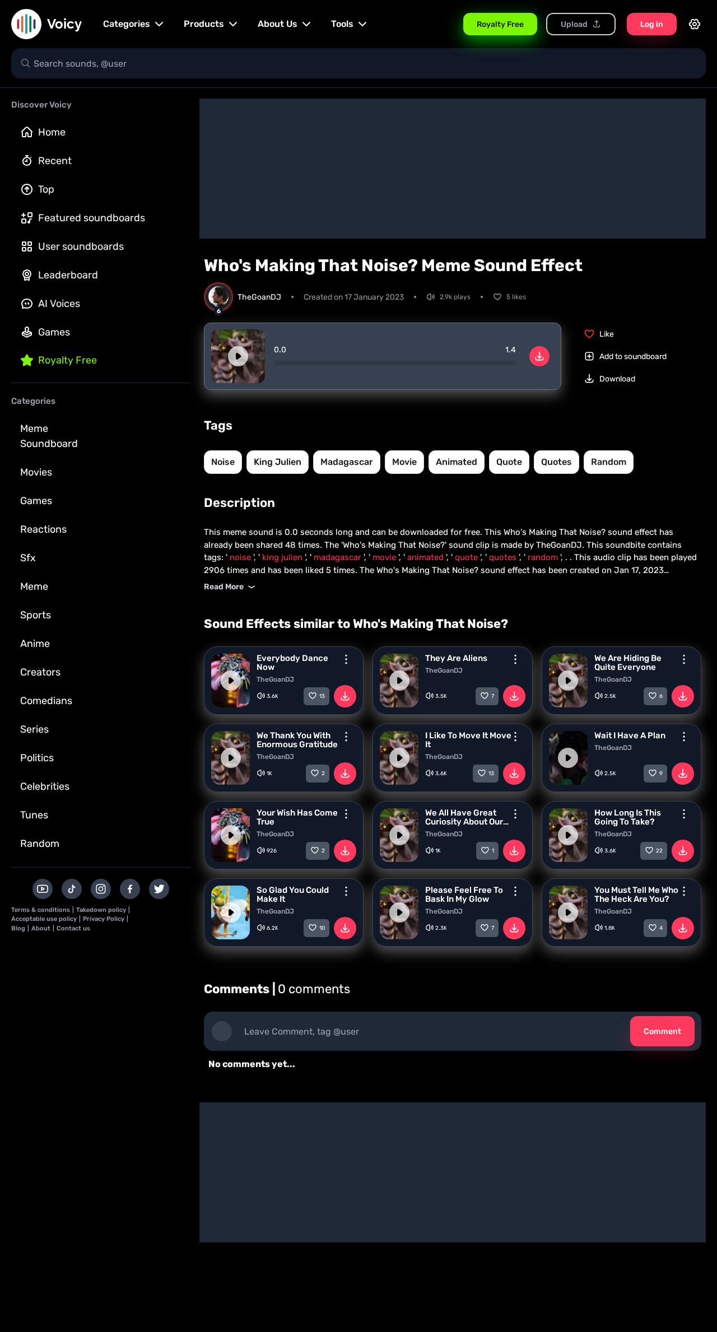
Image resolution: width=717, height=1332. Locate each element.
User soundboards (81, 246)
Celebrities (44, 786)
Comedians (46, 701)
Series (34, 729)
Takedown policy (101, 910)
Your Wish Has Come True (297, 817)
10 (322, 928)
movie (404, 462)
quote (509, 462)
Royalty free (67, 360)
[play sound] (238, 356)
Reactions (43, 529)
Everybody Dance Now (292, 663)
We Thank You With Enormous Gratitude (297, 740)
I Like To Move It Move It (468, 740)
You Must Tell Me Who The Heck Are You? (636, 894)
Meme (34, 586)
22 (659, 850)
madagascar (346, 462)
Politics (37, 758)
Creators (40, 672)
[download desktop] (539, 356)
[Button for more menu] (346, 659)
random (608, 462)
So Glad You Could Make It (293, 894)
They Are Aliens (456, 658)
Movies (36, 472)
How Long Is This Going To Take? (627, 817)
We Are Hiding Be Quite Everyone (628, 663)
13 (322, 696)
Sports (35, 615)
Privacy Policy (103, 919)
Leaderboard (68, 275)
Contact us (73, 928)
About (40, 928)
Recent (55, 161)
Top (46, 189)
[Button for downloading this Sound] (345, 696)
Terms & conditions (40, 910)
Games (54, 332)
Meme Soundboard (49, 436)
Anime (35, 643)
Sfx (28, 558)
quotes (556, 462)
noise (223, 462)
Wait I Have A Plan (629, 735)
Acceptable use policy (44, 919)
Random (39, 843)
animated (456, 462)
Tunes (34, 815)
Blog (18, 928)
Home (52, 132)
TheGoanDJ (275, 679)
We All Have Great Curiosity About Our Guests (464, 817)
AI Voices (59, 303)
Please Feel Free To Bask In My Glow (464, 894)
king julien (277, 462)
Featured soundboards (91, 218)
